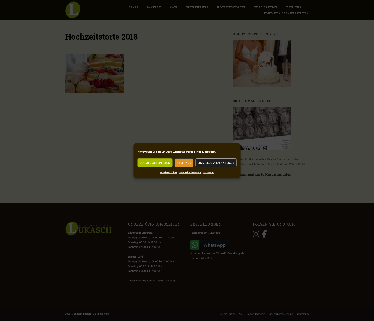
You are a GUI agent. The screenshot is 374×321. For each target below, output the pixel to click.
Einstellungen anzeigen (216, 162)
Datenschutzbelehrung (190, 172)
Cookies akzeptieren (155, 162)
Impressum (208, 172)
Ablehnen (184, 162)
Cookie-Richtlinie (168, 172)
